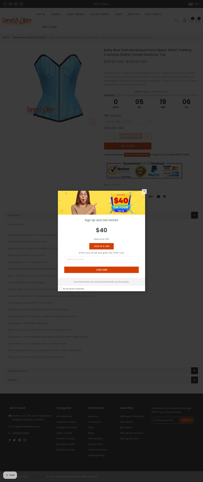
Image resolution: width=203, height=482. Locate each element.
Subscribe (101, 269)
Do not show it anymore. (73, 288)
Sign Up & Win (101, 246)
